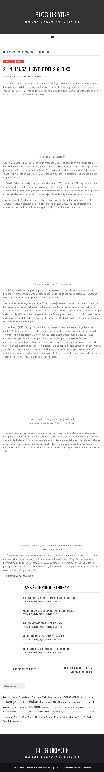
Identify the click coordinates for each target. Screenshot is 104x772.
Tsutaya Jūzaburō (35, 717)
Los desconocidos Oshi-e (27, 669)
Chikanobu (13, 696)
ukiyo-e (29, 575)
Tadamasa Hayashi (59, 711)
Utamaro (73, 716)
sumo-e (47, 711)
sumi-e (40, 711)
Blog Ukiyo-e (52, 14)
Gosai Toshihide (58, 697)
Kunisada (34, 707)
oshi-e (19, 712)
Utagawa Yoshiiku (62, 717)
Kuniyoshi (68, 707)
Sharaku (33, 711)
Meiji (77, 707)
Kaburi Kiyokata (66, 702)
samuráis (25, 712)
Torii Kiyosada (82, 712)
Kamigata (90, 702)
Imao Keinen (46, 702)
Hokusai (35, 701)
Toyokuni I (8, 716)
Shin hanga (19, 575)
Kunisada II (46, 707)
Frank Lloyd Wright (39, 697)
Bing (60, 166)
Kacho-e (74, 702)
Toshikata (91, 711)
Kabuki (55, 702)
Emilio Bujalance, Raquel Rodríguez (23, 76)
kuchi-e (23, 707)
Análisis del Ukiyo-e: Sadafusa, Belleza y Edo (43, 636)
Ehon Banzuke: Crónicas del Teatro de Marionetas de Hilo (49, 598)
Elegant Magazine (68, 767)
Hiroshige (9, 702)
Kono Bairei (15, 708)
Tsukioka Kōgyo (20, 717)
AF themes (86, 767)
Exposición (9, 61)
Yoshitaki (7, 721)
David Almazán (25, 697)
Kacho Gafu (80, 702)
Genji (50, 697)
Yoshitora (17, 721)
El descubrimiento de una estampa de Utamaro (78, 670)
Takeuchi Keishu (72, 712)
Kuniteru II (56, 707)
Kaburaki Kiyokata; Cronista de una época (42, 623)
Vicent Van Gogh (84, 717)
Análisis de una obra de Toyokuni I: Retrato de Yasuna (48, 610)
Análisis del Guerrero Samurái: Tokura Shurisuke (46, 649)
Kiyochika (7, 707)
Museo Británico (9, 711)
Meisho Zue (85, 707)
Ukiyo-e (20, 61)
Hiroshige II (22, 702)
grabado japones (73, 696)
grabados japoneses (91, 697)
